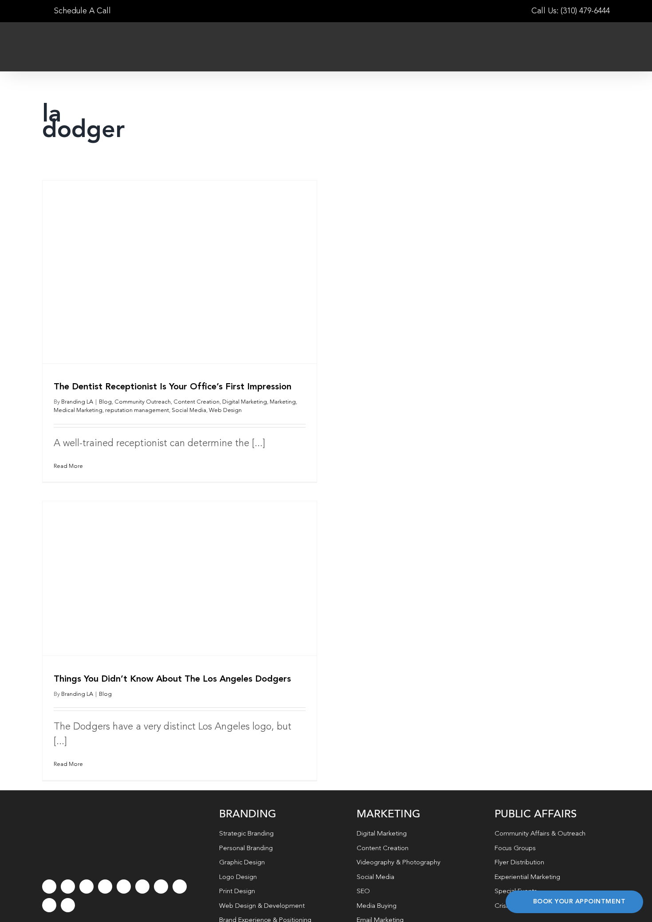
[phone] (68, 905)
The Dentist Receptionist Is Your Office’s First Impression (172, 387)
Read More (68, 466)
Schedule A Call (81, 11)
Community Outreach (142, 402)
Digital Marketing (244, 402)
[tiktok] (105, 886)
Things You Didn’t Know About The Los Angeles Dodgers (172, 679)
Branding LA (77, 402)
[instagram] (86, 886)
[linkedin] (142, 886)
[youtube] (124, 886)
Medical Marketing (78, 410)
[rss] (161, 886)
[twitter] (68, 886)
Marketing (283, 402)
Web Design (225, 410)
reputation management (137, 410)
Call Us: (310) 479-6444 (570, 11)
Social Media (189, 410)
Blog (105, 402)
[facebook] (49, 886)
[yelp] (180, 886)
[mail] (49, 905)
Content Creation (196, 402)
